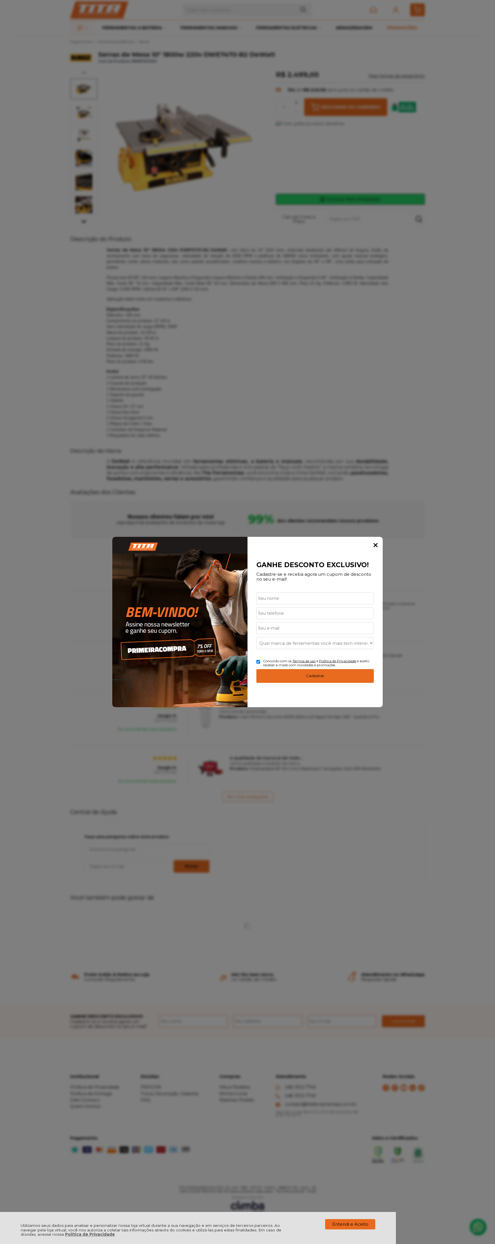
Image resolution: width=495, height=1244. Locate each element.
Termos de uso (304, 661)
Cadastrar (315, 675)
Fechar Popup (375, 545)
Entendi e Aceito (350, 1224)
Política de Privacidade (90, 1234)
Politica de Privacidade (337, 661)
